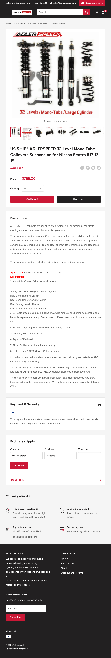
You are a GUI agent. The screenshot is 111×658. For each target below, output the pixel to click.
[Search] (86, 12)
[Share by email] (99, 168)
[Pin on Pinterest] (88, 168)
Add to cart (32, 199)
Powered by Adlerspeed (17, 649)
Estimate (19, 465)
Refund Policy (17, 479)
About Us (65, 568)
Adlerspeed (16, 168)
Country (14, 449)
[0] (103, 12)
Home (8, 23)
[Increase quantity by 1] (40, 188)
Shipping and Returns (72, 572)
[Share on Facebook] (82, 168)
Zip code (83, 449)
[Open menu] (7, 12)
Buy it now (78, 199)
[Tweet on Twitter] (93, 168)
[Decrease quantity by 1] (25, 188)
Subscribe (15, 617)
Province (49, 449)
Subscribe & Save (94, 3)
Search (64, 558)
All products (19, 23)
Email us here (67, 563)
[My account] (97, 12)
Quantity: (15, 188)
